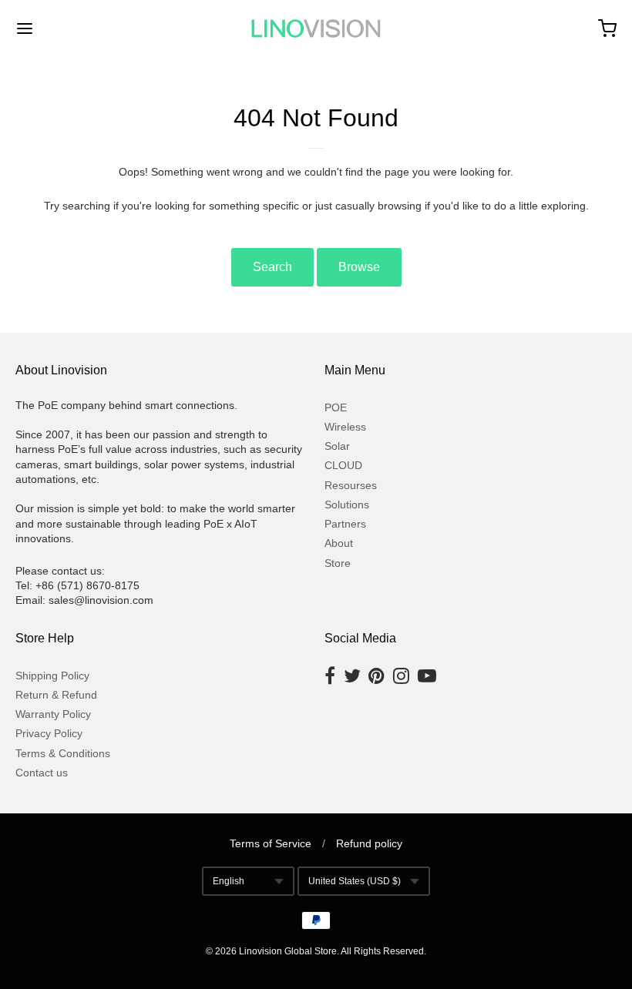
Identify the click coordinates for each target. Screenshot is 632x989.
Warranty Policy (53, 714)
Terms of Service (270, 843)
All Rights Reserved (382, 951)
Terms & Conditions (62, 753)
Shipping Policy (52, 675)
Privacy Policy (48, 733)
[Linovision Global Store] (316, 28)
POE (335, 407)
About (338, 543)
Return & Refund (56, 695)
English (228, 881)
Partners (345, 524)
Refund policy (369, 843)
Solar (337, 446)
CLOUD (343, 465)
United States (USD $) (354, 881)
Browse (359, 266)
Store (337, 563)
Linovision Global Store (288, 951)
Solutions (346, 504)
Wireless (345, 427)
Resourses (350, 485)
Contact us (41, 772)
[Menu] (75, 28)
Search (272, 266)
